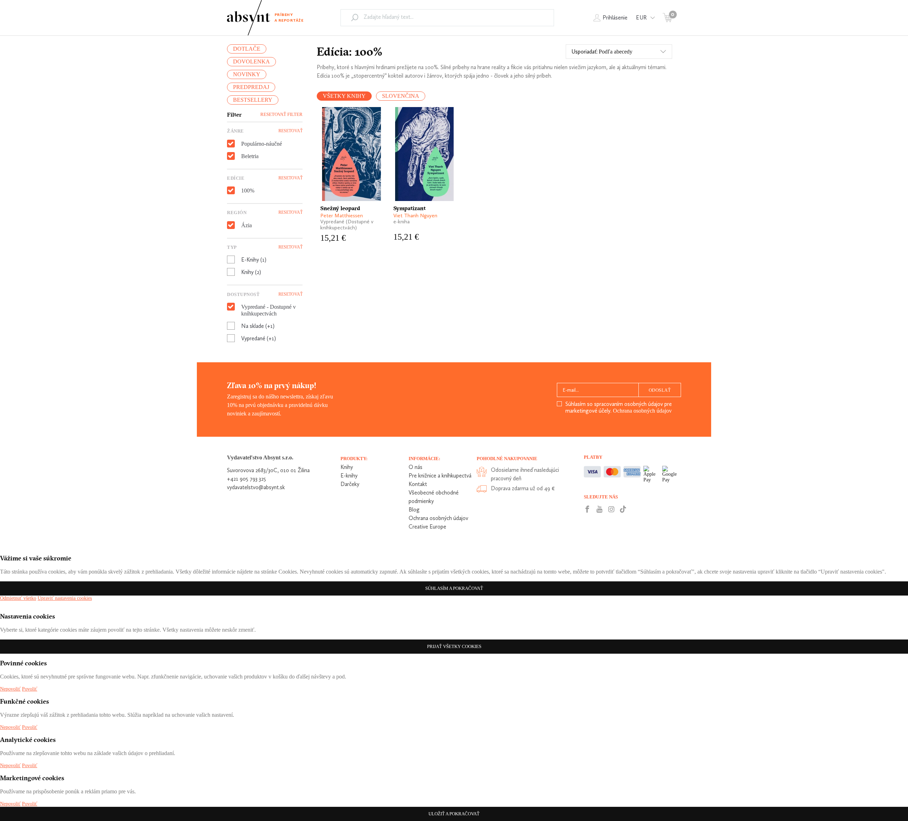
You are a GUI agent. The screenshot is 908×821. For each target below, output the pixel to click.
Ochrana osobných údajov (642, 411)
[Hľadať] (354, 17)
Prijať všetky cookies (454, 646)
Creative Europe (427, 526)
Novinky (246, 74)
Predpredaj (251, 87)
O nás (415, 467)
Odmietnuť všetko (18, 598)
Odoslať (660, 390)
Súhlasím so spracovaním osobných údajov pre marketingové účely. (618, 407)
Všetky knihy (344, 96)
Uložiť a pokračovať (454, 813)
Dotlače (246, 49)
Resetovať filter (281, 114)
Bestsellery (252, 100)
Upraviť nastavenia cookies (65, 598)
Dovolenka (251, 61)
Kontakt (418, 484)
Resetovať (290, 130)
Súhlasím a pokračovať (454, 588)
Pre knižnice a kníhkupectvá (440, 475)
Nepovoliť (10, 689)
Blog (414, 509)
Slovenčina (400, 96)
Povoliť (29, 689)
